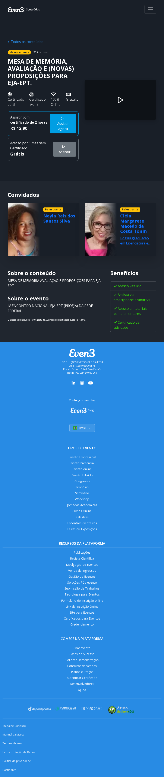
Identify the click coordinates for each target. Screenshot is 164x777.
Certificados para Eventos (82, 618)
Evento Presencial (82, 463)
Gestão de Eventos (82, 576)
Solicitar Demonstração (82, 660)
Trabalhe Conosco (14, 726)
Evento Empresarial (82, 457)
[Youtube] (90, 382)
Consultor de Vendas (82, 666)
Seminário (82, 493)
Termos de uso (12, 743)
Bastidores (9, 770)
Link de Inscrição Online (82, 606)
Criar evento (82, 648)
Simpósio (82, 487)
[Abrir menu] (150, 9)
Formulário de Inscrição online (82, 600)
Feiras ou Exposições (82, 529)
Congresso (82, 481)
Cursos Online (82, 511)
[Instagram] (82, 382)
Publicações (82, 552)
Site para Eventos (82, 612)
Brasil (82, 428)
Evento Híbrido (82, 475)
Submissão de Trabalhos (82, 588)
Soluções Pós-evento (82, 582)
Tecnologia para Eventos (82, 594)
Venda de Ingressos (82, 570)
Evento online (82, 469)
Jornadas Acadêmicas (82, 505)
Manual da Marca (13, 734)
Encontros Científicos (82, 523)
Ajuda (82, 690)
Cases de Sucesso (82, 654)
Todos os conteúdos (26, 41)
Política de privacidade (17, 761)
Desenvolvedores (82, 684)
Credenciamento (82, 624)
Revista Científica (82, 558)
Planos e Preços (82, 672)
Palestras (82, 517)
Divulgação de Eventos (82, 565)
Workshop (82, 499)
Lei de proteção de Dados (19, 752)
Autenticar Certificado (82, 678)
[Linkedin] (73, 382)
